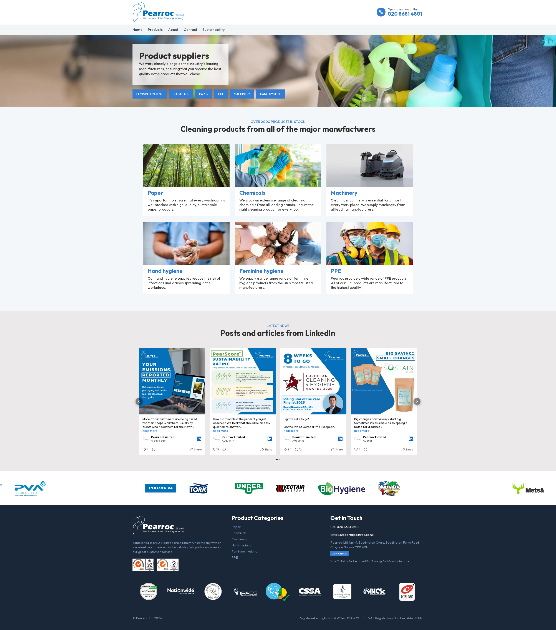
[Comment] (152, 449)
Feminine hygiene (149, 94)
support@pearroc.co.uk (356, 535)
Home (137, 29)
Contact (190, 29)
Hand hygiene (270, 94)
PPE (221, 94)
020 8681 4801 (348, 527)
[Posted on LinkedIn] (199, 438)
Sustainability (214, 29)
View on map (339, 553)
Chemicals (181, 94)
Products (155, 29)
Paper (203, 94)
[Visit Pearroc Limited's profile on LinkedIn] (145, 438)
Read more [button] (149, 431)
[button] (139, 401)
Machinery (242, 94)
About (173, 29)
